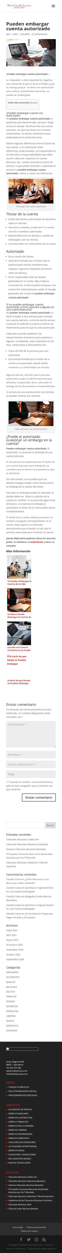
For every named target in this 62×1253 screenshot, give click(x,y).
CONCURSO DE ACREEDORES (22, 1142)
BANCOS (10, 981)
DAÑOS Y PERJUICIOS (18, 1121)
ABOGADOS (12, 972)
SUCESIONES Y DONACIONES (22, 1154)
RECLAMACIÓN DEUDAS (19, 1158)
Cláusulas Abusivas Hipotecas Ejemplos (27, 844)
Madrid (10, 1020)
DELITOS (10, 991)
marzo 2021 (12, 939)
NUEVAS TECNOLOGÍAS (19, 1162)
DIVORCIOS (12, 1006)
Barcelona (11, 986)
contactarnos (36, 541)
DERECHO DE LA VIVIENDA (20, 1125)
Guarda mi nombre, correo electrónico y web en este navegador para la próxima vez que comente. (29, 785)
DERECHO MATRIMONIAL (20, 1134)
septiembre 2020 (15, 959)
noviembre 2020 (14, 949)
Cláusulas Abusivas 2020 (19, 1204)
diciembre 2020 (14, 944)
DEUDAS (25, 34)
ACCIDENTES (13, 977)
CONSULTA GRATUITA (18, 1087)
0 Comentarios (40, 34)
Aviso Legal (18, 1227)
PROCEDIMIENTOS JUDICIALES (22, 1095)
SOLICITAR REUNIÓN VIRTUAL (22, 1091)
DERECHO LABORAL (17, 1129)
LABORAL (11, 1015)
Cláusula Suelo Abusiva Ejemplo (23, 1208)
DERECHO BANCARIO (18, 1113)
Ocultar (33, 102)
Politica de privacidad (36, 1227)
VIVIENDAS (11, 1030)
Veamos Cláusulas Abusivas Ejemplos (26, 849)
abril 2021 (11, 935)
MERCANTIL (12, 1025)
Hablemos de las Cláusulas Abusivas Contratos (30, 1200)
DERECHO (11, 996)
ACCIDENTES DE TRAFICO (20, 1109)
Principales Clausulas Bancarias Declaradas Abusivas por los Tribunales (28, 1191)
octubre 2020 (13, 954)
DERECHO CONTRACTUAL (20, 1117)
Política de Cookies (29, 1231)
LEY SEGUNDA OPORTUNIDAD (22, 1146)
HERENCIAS (12, 1011)
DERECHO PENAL (16, 1150)
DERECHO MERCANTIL (19, 1138)
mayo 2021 (12, 930)
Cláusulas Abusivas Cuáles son (22, 839)
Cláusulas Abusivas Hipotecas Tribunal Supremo (31, 1196)
